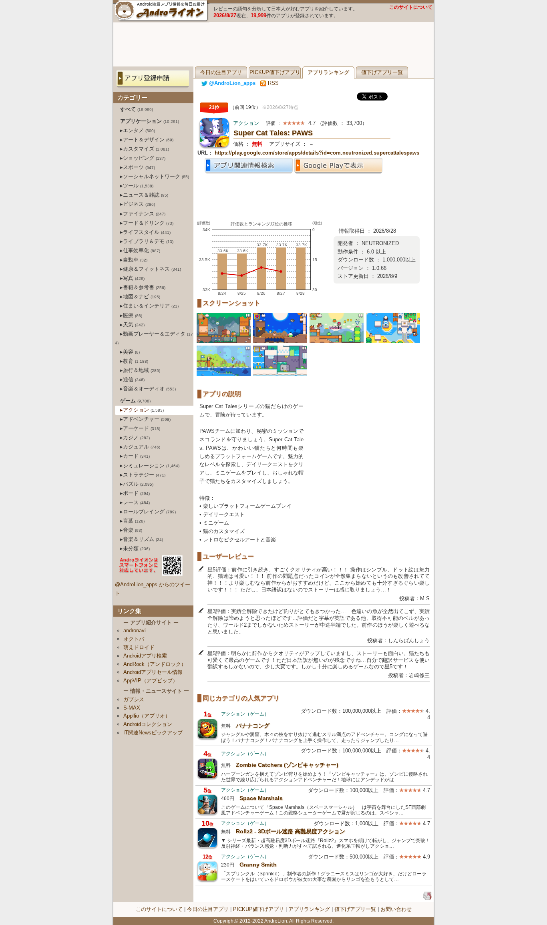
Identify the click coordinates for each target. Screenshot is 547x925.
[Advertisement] (273, 44)
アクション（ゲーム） (245, 714)
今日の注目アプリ (221, 72)
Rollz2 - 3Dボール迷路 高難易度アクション (290, 831)
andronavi (134, 630)
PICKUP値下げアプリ (274, 72)
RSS (272, 83)
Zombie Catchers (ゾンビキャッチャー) (287, 765)
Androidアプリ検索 (145, 656)
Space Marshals (261, 798)
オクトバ (133, 639)
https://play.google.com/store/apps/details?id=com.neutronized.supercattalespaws (317, 153)
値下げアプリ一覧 (382, 72)
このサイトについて (410, 7)
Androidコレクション (147, 724)
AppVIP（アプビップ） (150, 681)
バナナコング (252, 725)
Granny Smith (258, 864)
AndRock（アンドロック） (154, 664)
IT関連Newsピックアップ (153, 733)
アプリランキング (328, 72)
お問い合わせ (396, 909)
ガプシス (133, 699)
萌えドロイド (139, 647)
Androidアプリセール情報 (153, 672)
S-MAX (131, 708)
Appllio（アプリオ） (146, 716)
